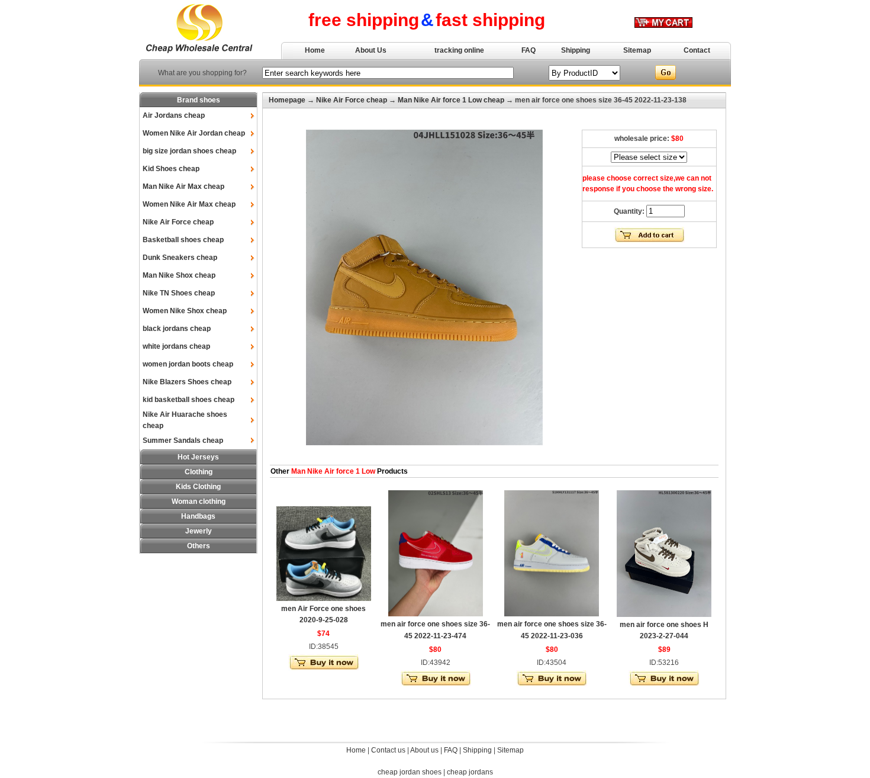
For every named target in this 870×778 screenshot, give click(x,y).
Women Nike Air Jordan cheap (194, 133)
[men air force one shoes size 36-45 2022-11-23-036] (551, 614)
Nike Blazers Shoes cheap (187, 382)
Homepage (287, 100)
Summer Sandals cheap (183, 440)
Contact (697, 50)
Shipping (575, 50)
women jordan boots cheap (188, 364)
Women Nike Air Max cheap (189, 204)
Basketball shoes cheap (183, 240)
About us (424, 750)
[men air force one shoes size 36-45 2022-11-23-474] (435, 614)
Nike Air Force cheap (178, 222)
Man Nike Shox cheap (179, 275)
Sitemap (637, 50)
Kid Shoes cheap (171, 169)
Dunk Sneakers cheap (180, 257)
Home (315, 50)
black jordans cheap (177, 328)
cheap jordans (470, 772)
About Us (370, 50)
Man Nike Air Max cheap (183, 186)
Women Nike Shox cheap (185, 311)
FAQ (528, 50)
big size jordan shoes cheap (189, 151)
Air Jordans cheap (174, 115)
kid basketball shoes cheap (188, 400)
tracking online (459, 50)
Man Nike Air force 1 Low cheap (451, 100)
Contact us (388, 750)
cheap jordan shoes (410, 772)
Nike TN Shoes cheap (179, 293)
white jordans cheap (176, 346)
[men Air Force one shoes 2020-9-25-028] (323, 598)
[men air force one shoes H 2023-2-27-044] (664, 614)
